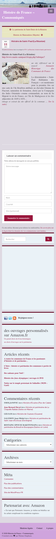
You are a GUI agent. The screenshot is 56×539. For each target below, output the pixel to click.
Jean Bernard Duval (12, 407)
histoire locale (39, 49)
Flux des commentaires (14, 488)
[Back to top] (49, 533)
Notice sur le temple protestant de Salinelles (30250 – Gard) (25, 384)
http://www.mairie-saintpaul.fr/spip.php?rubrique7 (23, 57)
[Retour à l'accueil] (28, 4)
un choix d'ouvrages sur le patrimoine (18, 342)
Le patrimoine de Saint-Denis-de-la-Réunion (29, 29)
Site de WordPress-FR (13, 492)
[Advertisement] (28, 279)
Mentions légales (26, 528)
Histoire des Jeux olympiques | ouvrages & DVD (23, 378)
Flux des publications (13, 483)
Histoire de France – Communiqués (18, 15)
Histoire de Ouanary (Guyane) (29, 414)
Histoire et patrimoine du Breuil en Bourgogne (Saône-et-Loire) (28, 426)
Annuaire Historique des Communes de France (42, 68)
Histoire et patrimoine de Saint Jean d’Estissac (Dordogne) (27, 419)
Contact (39, 528)
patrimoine (47, 49)
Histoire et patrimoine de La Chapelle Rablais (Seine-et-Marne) (26, 408)
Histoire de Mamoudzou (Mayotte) (26, 35)
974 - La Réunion (29, 49)
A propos (49, 528)
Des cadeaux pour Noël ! (14, 373)
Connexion (8, 479)
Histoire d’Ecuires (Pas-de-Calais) (37, 403)
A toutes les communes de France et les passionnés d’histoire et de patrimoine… (24, 359)
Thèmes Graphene (25, 536)
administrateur (8, 49)
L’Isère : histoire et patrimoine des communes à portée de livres (27, 366)
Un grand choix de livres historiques (17, 338)
